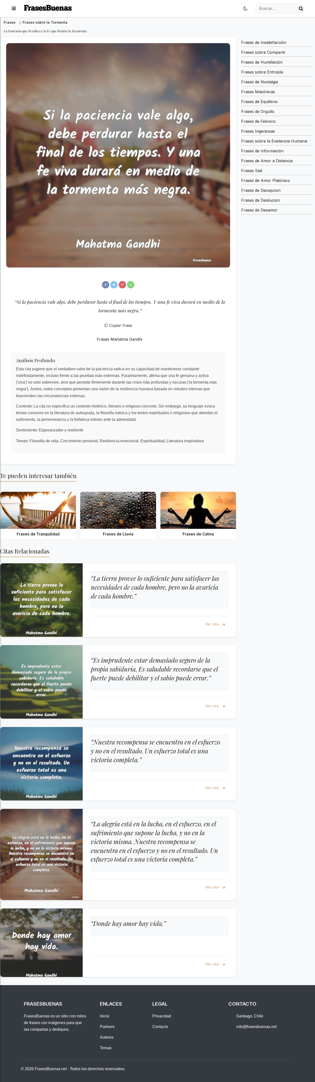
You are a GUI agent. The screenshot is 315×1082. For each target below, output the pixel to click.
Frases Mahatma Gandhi (119, 339)
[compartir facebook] (105, 284)
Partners (107, 1027)
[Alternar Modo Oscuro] (245, 8)
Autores (106, 1037)
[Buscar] (301, 8)
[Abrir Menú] (14, 8)
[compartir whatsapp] (130, 284)
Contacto (160, 1027)
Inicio (104, 1016)
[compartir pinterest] (122, 284)
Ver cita (212, 624)
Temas (105, 1048)
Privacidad (161, 1016)
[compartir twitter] (114, 284)
